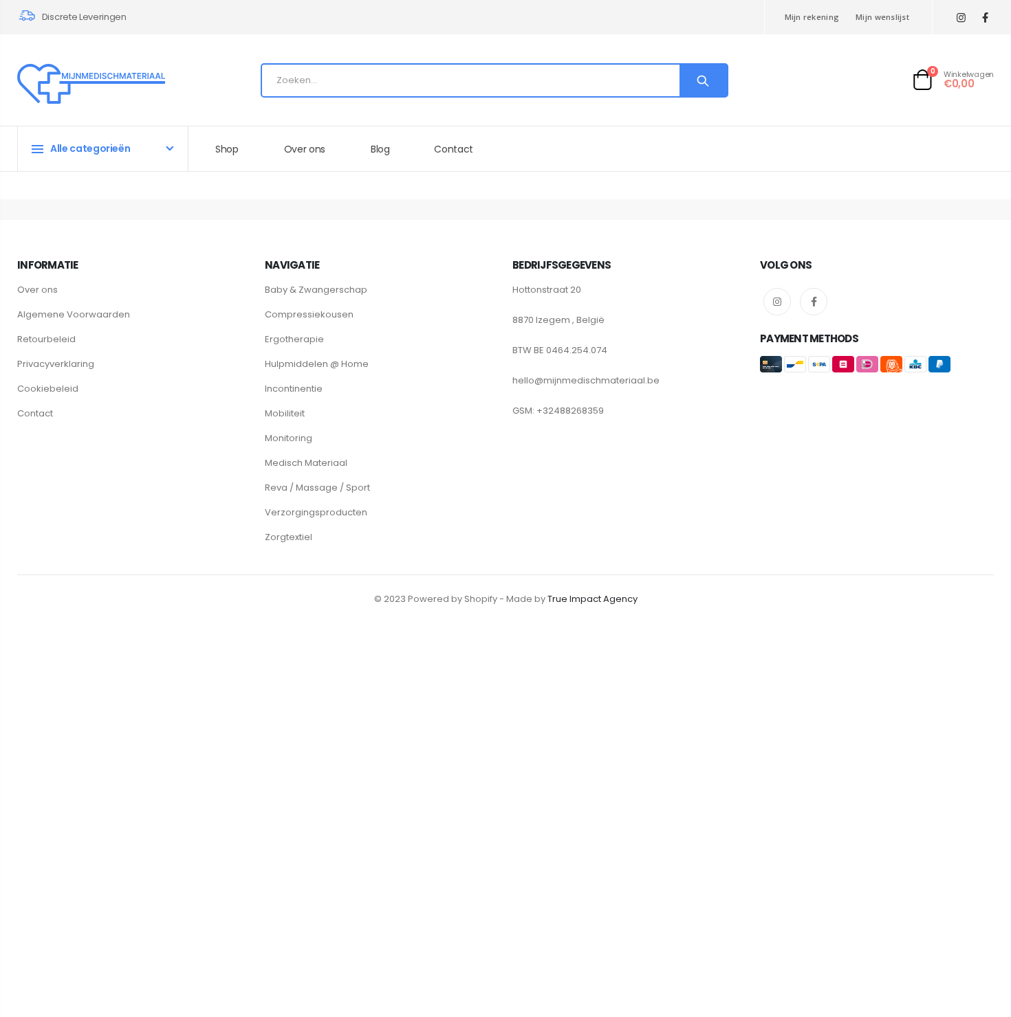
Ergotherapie (294, 339)
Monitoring (288, 438)
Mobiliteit (285, 413)
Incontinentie (294, 388)
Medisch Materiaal (306, 462)
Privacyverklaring (55, 363)
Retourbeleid (46, 339)
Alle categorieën (90, 148)
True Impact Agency (592, 598)
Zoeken (703, 80)
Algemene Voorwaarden (73, 314)
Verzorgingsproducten (316, 512)
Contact (35, 413)
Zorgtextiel (288, 537)
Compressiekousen (309, 314)
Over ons (37, 289)
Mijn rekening (812, 17)
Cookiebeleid (47, 388)
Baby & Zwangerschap (316, 289)
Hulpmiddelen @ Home (317, 363)
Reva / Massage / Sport (317, 487)
